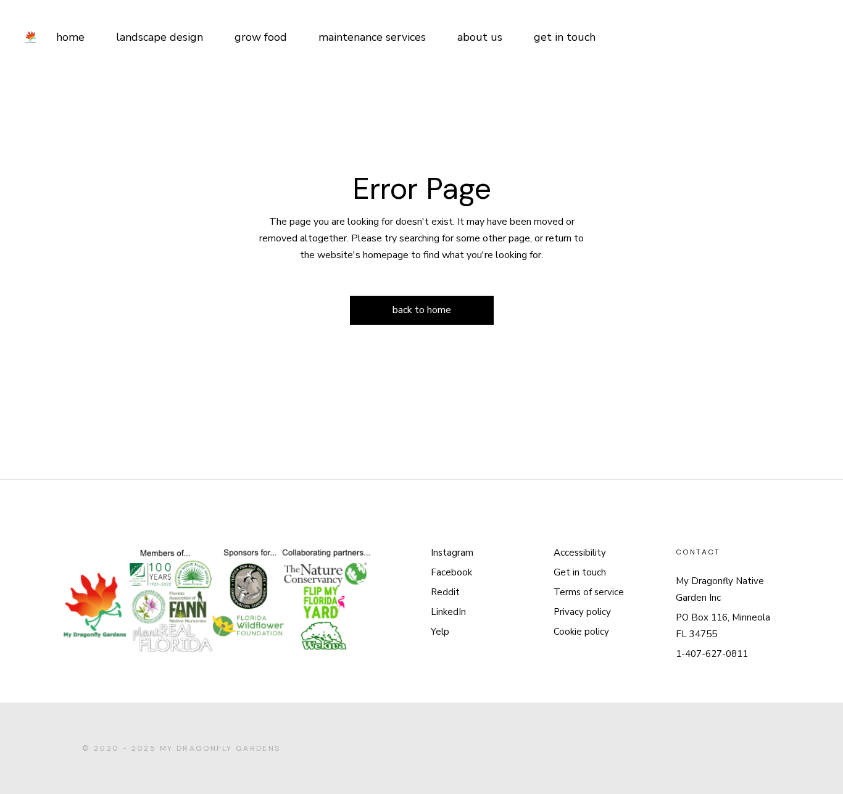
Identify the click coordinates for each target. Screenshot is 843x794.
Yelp (440, 631)
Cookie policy (581, 631)
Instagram (452, 552)
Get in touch (580, 572)
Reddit (445, 592)
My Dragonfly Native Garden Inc (720, 589)
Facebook (451, 572)
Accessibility (580, 552)
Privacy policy (582, 612)
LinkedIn (448, 612)
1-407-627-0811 (712, 654)
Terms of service (589, 592)
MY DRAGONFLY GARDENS (220, 748)
